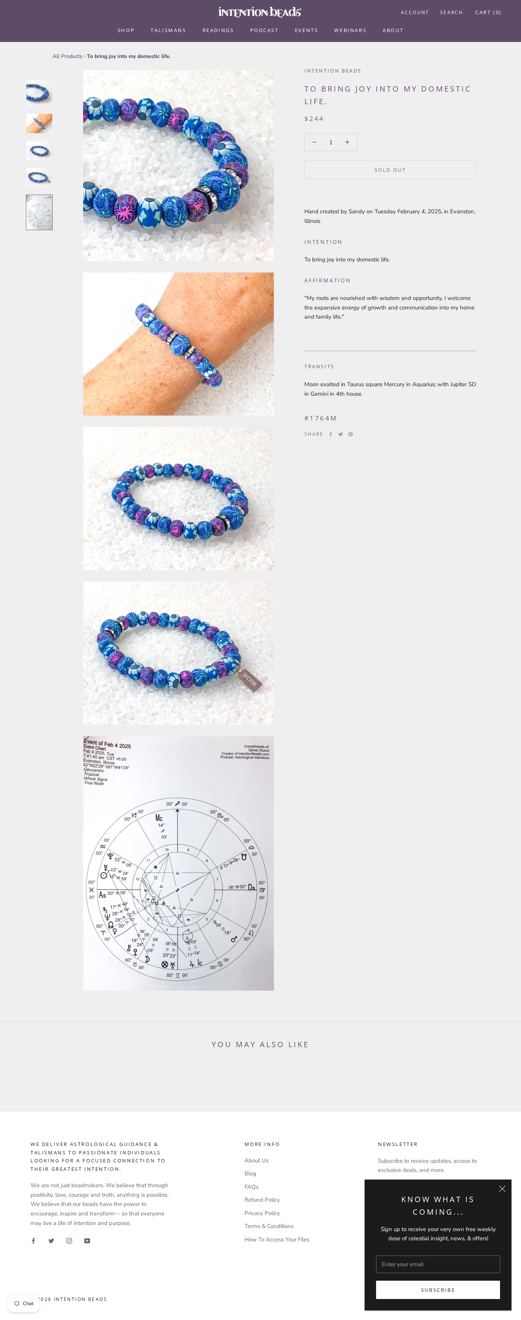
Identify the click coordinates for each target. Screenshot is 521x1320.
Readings (218, 30)
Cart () (488, 12)
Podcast (264, 30)
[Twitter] (340, 434)
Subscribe (438, 1289)
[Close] (502, 1188)
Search (451, 12)
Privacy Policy (262, 1213)
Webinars (350, 30)
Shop (126, 30)
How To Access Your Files (276, 1239)
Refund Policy (262, 1200)
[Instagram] (69, 1240)
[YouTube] (87, 1240)
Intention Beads (333, 70)
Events (306, 30)
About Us (256, 1160)
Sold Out (390, 169)
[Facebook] (330, 434)
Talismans (168, 30)
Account (415, 12)
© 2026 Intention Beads (69, 1299)
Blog (250, 1173)
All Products (67, 56)
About (393, 30)
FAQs (251, 1187)
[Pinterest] (350, 434)
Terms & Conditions (269, 1226)
